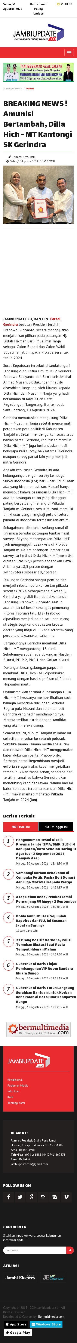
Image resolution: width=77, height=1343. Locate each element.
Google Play (20, 1332)
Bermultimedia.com (51, 1317)
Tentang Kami (16, 1103)
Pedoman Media (17, 1085)
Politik (30, 88)
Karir (10, 1097)
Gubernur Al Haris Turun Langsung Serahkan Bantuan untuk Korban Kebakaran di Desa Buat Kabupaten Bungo (46, 995)
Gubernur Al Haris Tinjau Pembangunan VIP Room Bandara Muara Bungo (44, 969)
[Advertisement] (38, 271)
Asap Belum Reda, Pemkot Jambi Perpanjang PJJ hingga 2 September (46, 899)
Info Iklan (13, 1091)
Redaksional (15, 1080)
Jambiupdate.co (12, 88)
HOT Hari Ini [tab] (21, 827)
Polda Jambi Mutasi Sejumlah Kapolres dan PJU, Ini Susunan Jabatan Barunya (41, 921)
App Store (18, 1324)
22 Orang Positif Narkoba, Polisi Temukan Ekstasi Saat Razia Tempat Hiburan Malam (43, 945)
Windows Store (48, 1324)
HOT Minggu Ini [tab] (56, 827)
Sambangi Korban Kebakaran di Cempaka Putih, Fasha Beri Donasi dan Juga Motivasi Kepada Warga (45, 878)
